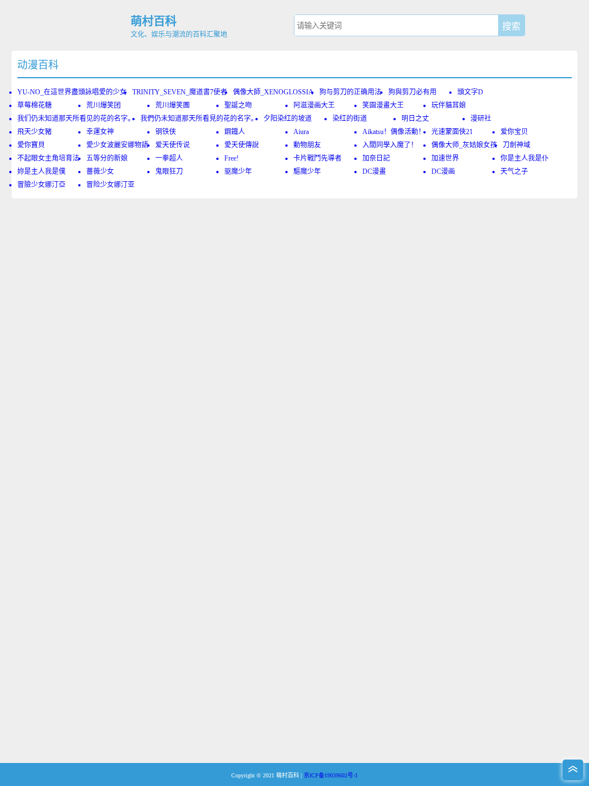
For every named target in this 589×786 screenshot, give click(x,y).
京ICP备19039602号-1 (331, 775)
